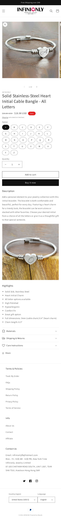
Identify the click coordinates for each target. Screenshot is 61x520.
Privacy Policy (12, 401)
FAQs (8, 382)
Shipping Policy (13, 389)
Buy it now (30, 182)
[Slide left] (24, 87)
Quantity (5, 159)
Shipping (5, 117)
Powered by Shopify (36, 515)
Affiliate (9, 438)
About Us (10, 425)
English (44, 499)
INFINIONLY (27, 515)
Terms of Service (13, 408)
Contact (9, 432)
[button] (3, 11)
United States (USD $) (20, 499)
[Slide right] (37, 87)
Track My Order (12, 376)
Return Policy (12, 395)
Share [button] (8, 353)
